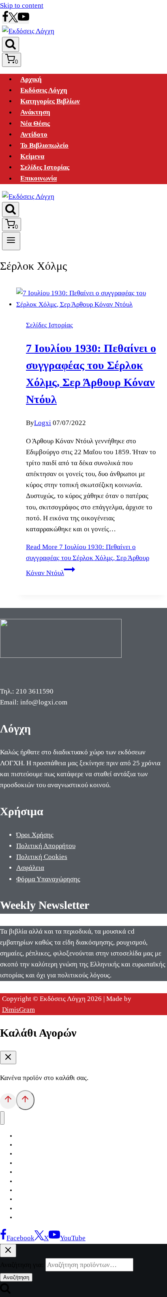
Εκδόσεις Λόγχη (43, 90)
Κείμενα (32, 156)
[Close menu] (2, 1118)
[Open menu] (11, 241)
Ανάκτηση (35, 112)
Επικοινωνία (38, 179)
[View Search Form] (10, 44)
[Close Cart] (8, 1057)
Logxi (42, 423)
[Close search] (8, 1250)
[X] (13, 20)
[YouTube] (23, 20)
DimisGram (18, 1010)
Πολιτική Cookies (41, 857)
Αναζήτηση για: (22, 1265)
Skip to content (21, 5)
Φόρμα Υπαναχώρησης (48, 879)
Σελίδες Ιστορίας (44, 167)
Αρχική (31, 79)
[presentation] (91, 298)
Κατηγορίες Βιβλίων (50, 101)
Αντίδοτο (33, 134)
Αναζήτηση (16, 1277)
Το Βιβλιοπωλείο (44, 145)
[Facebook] (5, 20)
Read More (87, 559)
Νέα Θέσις (35, 123)
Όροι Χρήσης (35, 835)
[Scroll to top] (8, 1101)
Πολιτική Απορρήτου (45, 846)
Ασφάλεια (30, 868)
